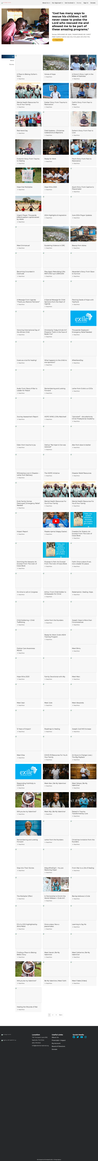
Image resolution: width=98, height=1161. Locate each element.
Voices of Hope (50, 74)
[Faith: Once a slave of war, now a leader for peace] (83, 550)
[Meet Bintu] (83, 636)
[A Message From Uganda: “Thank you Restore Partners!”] (28, 288)
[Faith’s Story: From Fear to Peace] (83, 90)
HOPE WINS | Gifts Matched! (55, 417)
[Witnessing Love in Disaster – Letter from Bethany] (28, 461)
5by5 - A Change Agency (56, 1159)
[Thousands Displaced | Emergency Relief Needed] (83, 318)
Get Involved (69, 3)
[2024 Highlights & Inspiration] (56, 203)
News (12, 60)
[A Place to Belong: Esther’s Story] (28, 62)
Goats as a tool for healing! (27, 360)
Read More (58, 40)
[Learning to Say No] (83, 912)
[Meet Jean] (28, 691)
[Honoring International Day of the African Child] (28, 318)
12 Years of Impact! (24, 729)
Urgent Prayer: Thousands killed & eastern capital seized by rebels (28, 217)
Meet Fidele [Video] (79, 981)
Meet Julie (48, 703)
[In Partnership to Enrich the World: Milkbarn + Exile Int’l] (56, 884)
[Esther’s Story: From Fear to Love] (83, 118)
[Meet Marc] (83, 664)
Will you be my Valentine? (26, 811)
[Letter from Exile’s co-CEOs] (83, 376)
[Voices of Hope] (56, 62)
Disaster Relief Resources (81, 473)
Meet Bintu (76, 648)
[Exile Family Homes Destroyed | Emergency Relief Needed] (28, 489)
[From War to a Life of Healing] (83, 856)
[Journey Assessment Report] (28, 405)
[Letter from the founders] (56, 608)
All (13, 56)
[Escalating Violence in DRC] (56, 233)
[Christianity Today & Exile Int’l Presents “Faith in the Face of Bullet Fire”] (56, 318)
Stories (79, 3)
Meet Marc (76, 677)
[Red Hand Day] (28, 118)
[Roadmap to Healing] (56, 717)
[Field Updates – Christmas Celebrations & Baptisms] (56, 118)
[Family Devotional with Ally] (56, 664)
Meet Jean (21, 703)
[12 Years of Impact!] (28, 717)
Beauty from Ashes (79, 245)
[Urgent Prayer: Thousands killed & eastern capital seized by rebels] (28, 203)
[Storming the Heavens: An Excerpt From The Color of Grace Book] (28, 550)
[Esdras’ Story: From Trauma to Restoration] (56, 90)
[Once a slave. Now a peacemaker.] (56, 912)
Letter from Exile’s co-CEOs (82, 388)
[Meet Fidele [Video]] (83, 969)
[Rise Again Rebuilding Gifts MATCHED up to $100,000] (56, 259)
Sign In (86, 3)
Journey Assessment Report (27, 417)
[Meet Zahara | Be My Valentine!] (83, 771)
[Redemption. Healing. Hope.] (83, 580)
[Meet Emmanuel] (28, 233)
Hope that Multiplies (24, 187)
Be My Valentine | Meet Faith (55, 981)
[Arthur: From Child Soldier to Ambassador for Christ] (56, 580)
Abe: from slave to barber (81, 445)
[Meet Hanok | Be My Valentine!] (56, 940)
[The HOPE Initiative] (56, 461)
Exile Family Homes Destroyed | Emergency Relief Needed (28, 503)
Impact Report (22, 531)
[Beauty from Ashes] (83, 233)
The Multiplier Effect (24, 896)
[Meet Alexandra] (83, 691)
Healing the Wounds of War (27, 1007)
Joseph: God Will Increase (81, 729)
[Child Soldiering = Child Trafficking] (28, 608)
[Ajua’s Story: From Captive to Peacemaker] (83, 175)
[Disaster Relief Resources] (83, 461)
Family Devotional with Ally (54, 677)
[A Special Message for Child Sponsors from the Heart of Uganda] (56, 288)
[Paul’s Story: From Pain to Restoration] (83, 147)
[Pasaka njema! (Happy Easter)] (56, 519)
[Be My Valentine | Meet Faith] (56, 969)
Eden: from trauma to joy (26, 445)
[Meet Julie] (56, 691)
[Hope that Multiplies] (28, 175)
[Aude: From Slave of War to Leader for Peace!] (28, 376)
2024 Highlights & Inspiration (55, 215)
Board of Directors (58, 1046)
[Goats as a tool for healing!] (28, 348)
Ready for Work (50, 159)
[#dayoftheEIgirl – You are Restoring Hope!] (56, 856)
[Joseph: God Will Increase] (83, 717)
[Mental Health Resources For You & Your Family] (28, 90)
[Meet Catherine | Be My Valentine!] (83, 940)
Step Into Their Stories (25, 868)
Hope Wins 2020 (23, 677)
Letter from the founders (53, 620)
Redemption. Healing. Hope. (82, 592)
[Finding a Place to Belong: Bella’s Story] (28, 940)
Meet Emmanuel (23, 245)
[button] (50, 3)
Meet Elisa (21, 755)
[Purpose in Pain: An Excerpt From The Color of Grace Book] (56, 550)
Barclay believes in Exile (81, 896)
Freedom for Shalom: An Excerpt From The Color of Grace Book (82, 534)
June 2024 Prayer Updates (82, 215)
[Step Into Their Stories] (28, 856)
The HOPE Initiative (52, 473)
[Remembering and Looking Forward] (56, 376)
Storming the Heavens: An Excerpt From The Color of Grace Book (27, 564)
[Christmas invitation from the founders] (83, 828)
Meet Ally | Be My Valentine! (54, 811)
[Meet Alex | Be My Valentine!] (56, 771)
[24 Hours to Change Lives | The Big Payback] (83, 743)
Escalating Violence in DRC (54, 245)
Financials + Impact (59, 1040)
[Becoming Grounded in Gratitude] (28, 259)
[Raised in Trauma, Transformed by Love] (83, 799)
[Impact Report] (28, 519)
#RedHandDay (77, 360)
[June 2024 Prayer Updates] (83, 203)
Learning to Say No (79, 924)
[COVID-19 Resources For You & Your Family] (56, 743)
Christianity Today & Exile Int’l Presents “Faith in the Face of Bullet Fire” (55, 332)
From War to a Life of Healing (83, 868)
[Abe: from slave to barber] (83, 433)
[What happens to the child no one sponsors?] (56, 348)
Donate (92, 3)
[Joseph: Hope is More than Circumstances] (83, 608)
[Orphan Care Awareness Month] (28, 636)
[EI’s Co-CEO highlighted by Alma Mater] (28, 912)
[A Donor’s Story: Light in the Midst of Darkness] (83, 62)
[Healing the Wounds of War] (28, 995)
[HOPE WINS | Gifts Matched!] (56, 405)
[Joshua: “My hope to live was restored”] (56, 433)
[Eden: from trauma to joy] (28, 433)
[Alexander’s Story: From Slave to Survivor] (83, 259)
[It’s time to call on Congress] (28, 580)
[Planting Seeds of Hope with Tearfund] (83, 288)
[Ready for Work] (56, 147)
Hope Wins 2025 (50, 187)
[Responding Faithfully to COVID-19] (28, 771)
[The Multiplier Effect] (28, 884)
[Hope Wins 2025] (56, 175)
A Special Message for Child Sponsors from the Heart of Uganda (54, 302)
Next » (61, 1015)
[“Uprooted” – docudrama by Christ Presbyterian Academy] (83, 405)
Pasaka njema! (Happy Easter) (55, 531)
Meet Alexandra (78, 703)
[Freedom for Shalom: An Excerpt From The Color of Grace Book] (83, 519)
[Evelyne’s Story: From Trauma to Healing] (28, 147)
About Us (45, 3)
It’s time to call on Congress (27, 592)
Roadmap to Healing (52, 729)
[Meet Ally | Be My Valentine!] (56, 799)
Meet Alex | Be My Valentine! (55, 783)
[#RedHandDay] (83, 348)
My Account (56, 1043)
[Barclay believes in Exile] (83, 884)
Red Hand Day (22, 131)
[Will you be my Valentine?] (28, 799)
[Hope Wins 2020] (28, 664)
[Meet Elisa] (28, 743)
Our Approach (56, 3)
